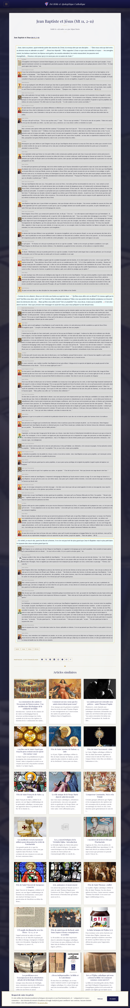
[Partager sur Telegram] (62, 659)
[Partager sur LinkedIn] (54, 659)
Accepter (113, 999)
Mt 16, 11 (98, 89)
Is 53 (59, 102)
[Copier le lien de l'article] (70, 659)
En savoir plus (42, 1003)
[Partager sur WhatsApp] (58, 659)
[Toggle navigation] (6, 4)
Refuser (100, 999)
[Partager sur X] (46, 659)
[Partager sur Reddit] (50, 659)
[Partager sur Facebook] (42, 659)
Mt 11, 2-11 (35, 38)
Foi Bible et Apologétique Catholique (67, 4)
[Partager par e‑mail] (66, 659)
